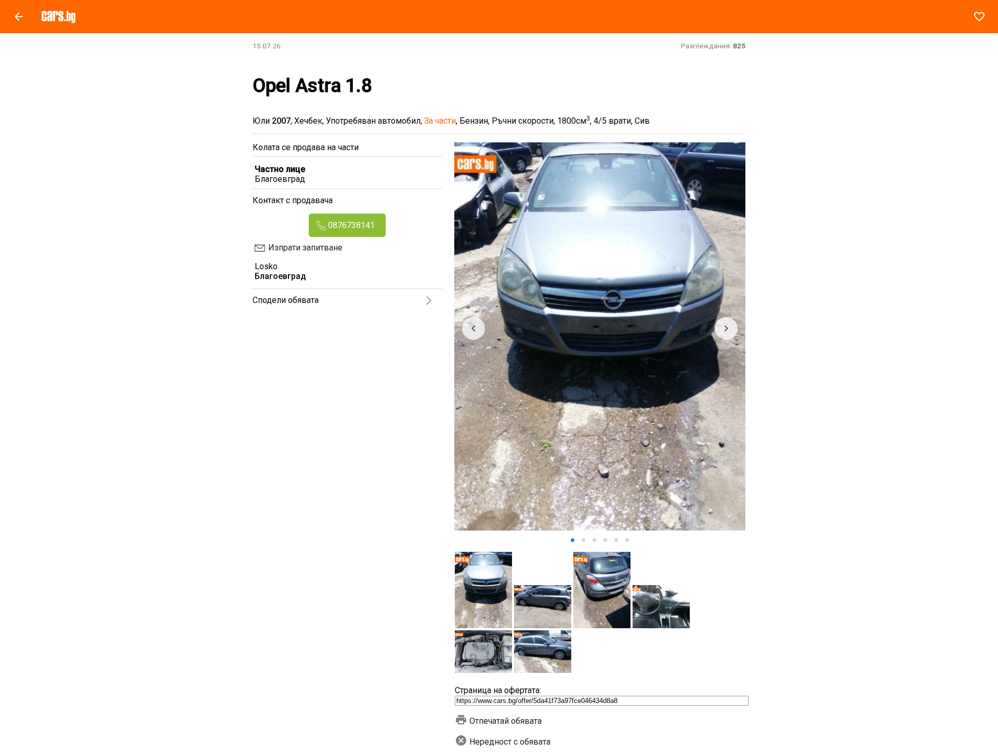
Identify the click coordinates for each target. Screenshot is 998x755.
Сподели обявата (286, 300)
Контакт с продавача (293, 200)
